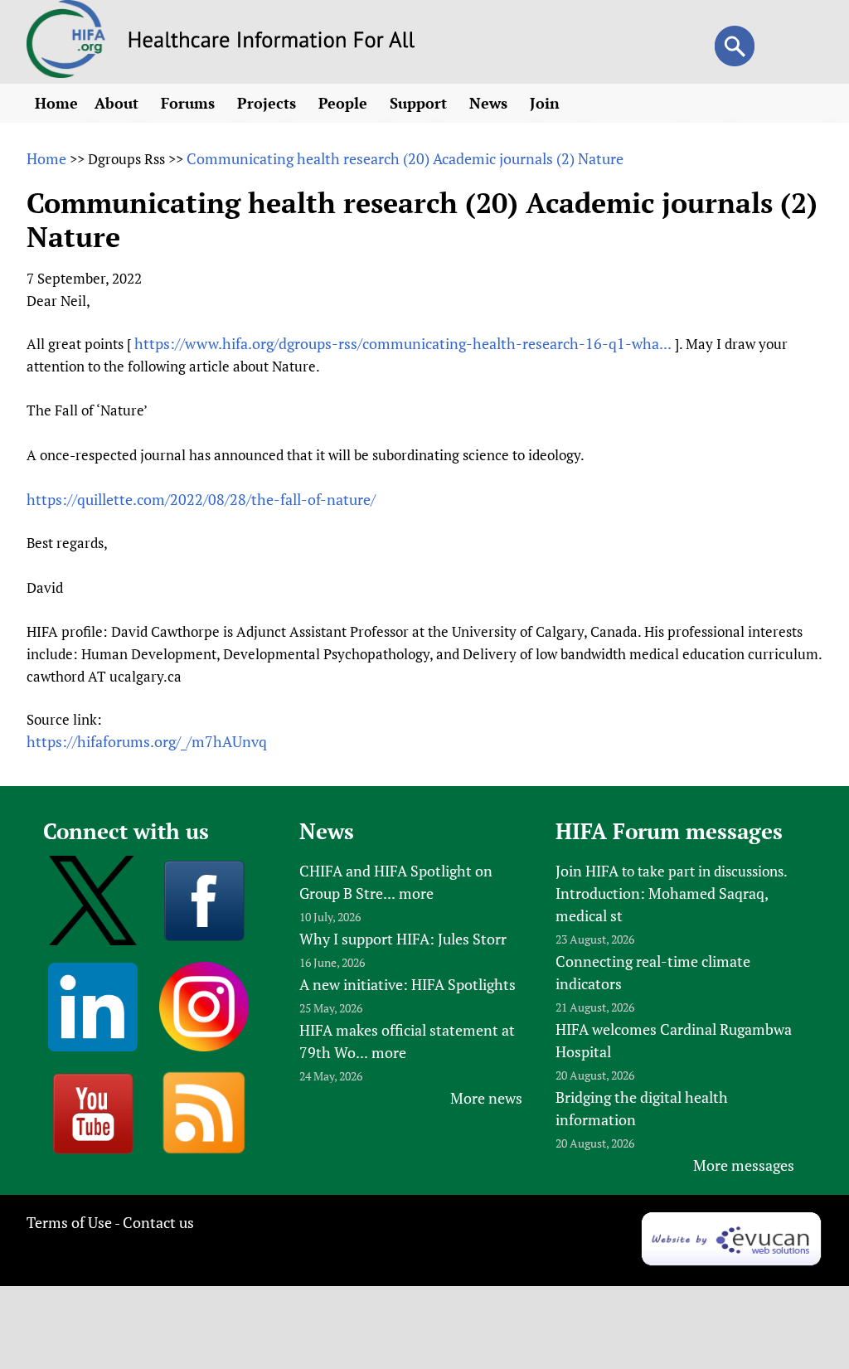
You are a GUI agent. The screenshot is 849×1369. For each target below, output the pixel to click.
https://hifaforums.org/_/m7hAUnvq (147, 741)
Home (56, 103)
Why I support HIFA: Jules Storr (403, 939)
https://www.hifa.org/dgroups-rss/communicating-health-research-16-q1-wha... (403, 343)
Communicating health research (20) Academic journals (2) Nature (405, 158)
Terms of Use (69, 1222)
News (490, 103)
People (344, 103)
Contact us (158, 1222)
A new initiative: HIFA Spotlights (407, 984)
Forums (190, 103)
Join (547, 103)
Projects (268, 103)
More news (486, 1098)
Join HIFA (587, 871)
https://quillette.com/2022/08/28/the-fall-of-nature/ (201, 499)
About (119, 103)
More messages (743, 1165)
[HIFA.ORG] (66, 72)
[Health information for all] (272, 42)
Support (420, 103)
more (416, 893)
